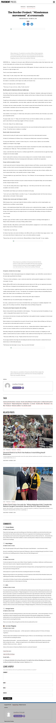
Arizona (18, 401)
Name (4, 682)
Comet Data (6, 651)
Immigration (26, 403)
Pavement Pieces (15, 704)
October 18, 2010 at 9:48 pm (8, 529)
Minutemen (47, 403)
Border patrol (36, 401)
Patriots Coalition (16, 405)
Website (5, 693)
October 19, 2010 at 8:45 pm (8, 559)
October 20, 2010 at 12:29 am (9, 587)
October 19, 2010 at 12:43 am (8, 545)
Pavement (8, 1)
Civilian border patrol (46, 401)
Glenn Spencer (7, 403)
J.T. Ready (32, 403)
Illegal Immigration (17, 403)
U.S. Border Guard (26, 405)
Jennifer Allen (39, 403)
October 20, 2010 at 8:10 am (8, 611)
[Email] (23, 388)
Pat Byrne (8, 405)
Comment (5, 672)
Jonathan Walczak (23, 18)
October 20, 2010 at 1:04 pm (8, 628)
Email (4, 688)
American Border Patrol (9, 401)
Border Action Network (27, 401)
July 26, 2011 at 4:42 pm (9, 654)
